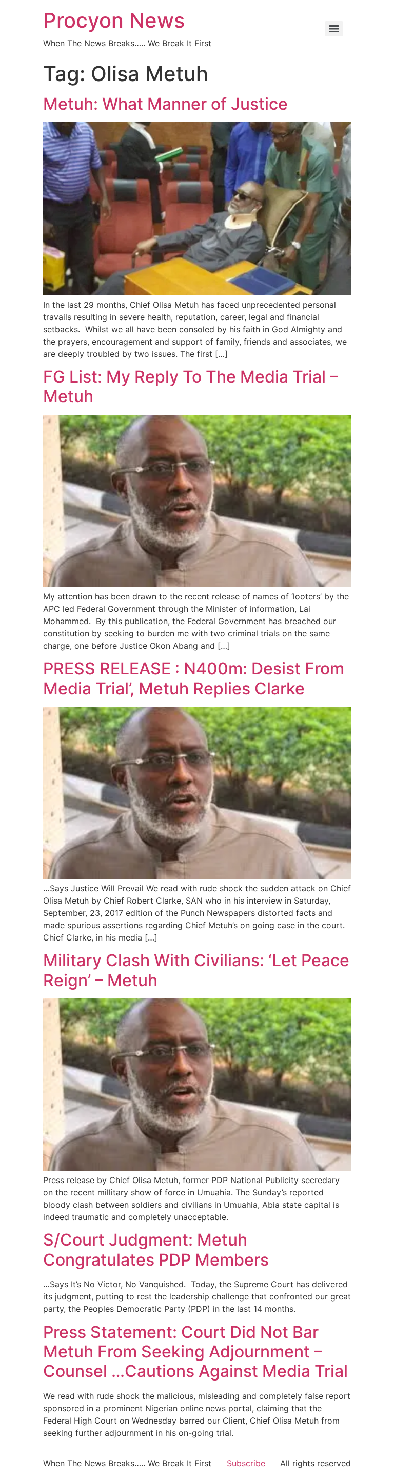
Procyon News (114, 20)
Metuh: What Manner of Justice (165, 104)
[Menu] (334, 28)
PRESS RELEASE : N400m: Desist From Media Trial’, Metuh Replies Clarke (193, 678)
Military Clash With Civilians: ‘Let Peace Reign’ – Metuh (196, 970)
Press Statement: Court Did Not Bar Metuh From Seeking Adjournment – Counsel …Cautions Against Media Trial (195, 1352)
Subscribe (246, 1463)
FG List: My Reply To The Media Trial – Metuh (190, 386)
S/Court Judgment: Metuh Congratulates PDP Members (156, 1249)
